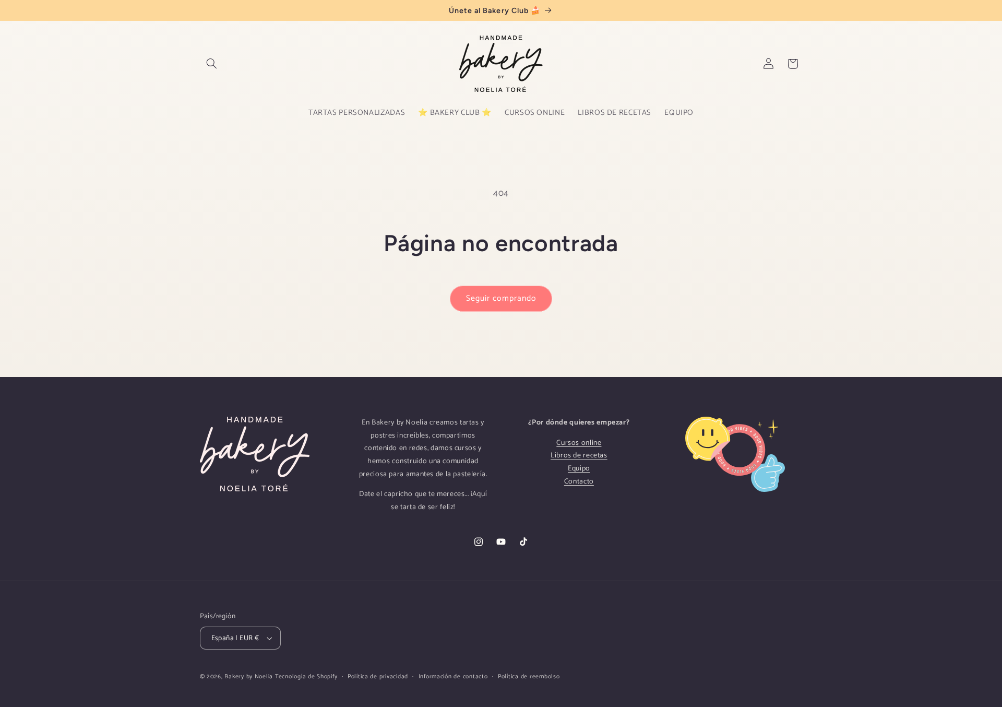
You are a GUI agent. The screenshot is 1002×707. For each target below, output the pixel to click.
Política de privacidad (378, 676)
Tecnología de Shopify (306, 676)
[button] (212, 64)
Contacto (579, 482)
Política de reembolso (528, 676)
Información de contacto (453, 676)
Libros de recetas (579, 456)
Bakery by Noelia (248, 676)
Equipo (579, 469)
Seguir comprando (501, 298)
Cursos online (578, 443)
